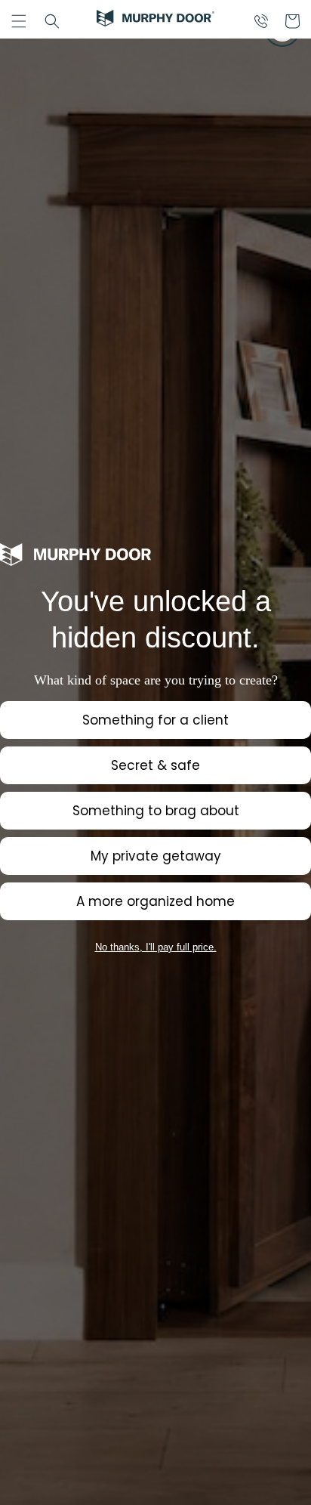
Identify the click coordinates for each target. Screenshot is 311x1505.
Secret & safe (155, 765)
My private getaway (156, 856)
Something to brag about (155, 811)
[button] (18, 21)
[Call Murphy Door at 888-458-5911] (261, 21)
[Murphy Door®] (155, 21)
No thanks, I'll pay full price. (156, 947)
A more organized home (155, 901)
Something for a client (155, 720)
